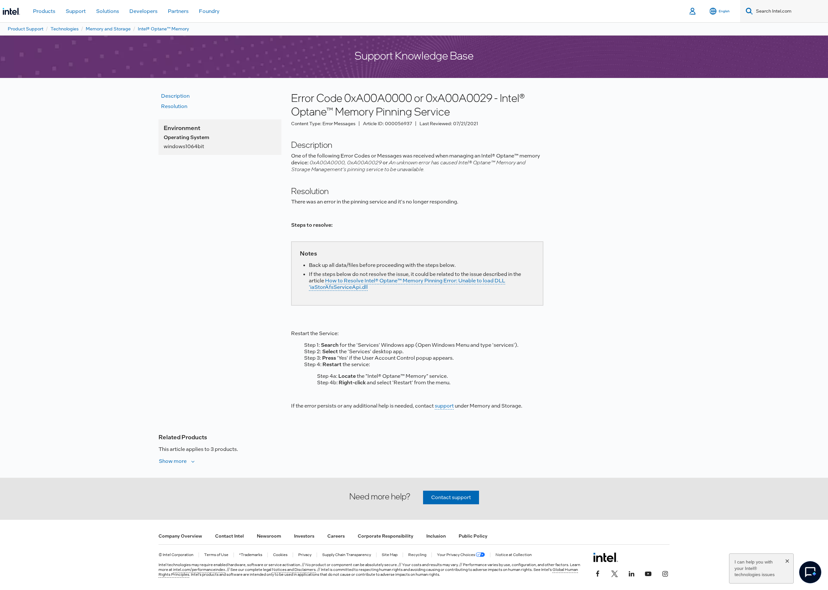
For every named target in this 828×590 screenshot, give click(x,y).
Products (44, 11)
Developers (143, 11)
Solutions (107, 11)
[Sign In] (693, 11)
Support (76, 11)
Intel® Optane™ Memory (163, 29)
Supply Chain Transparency (346, 554)
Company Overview (180, 536)
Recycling (417, 554)
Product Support (25, 29)
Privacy (304, 554)
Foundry (209, 11)
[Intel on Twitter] (614, 573)
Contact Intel (229, 536)
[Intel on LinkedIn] (631, 573)
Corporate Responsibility (385, 536)
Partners (178, 11)
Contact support (451, 497)
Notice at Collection (514, 554)
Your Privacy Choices (456, 554)
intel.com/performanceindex (199, 569)
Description (175, 96)
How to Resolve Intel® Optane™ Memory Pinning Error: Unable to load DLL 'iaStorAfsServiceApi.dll (407, 283)
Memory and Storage (108, 29)
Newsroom (269, 536)
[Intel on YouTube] (648, 573)
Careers (336, 536)
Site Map (390, 554)
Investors (304, 536)
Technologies (64, 29)
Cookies (280, 554)
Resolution (174, 106)
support (444, 405)
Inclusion (436, 536)
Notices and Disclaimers (294, 569)
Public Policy (473, 536)
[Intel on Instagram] (665, 573)
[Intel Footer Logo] (605, 557)
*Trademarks (250, 554)
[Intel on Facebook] (597, 573)
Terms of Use (216, 554)
